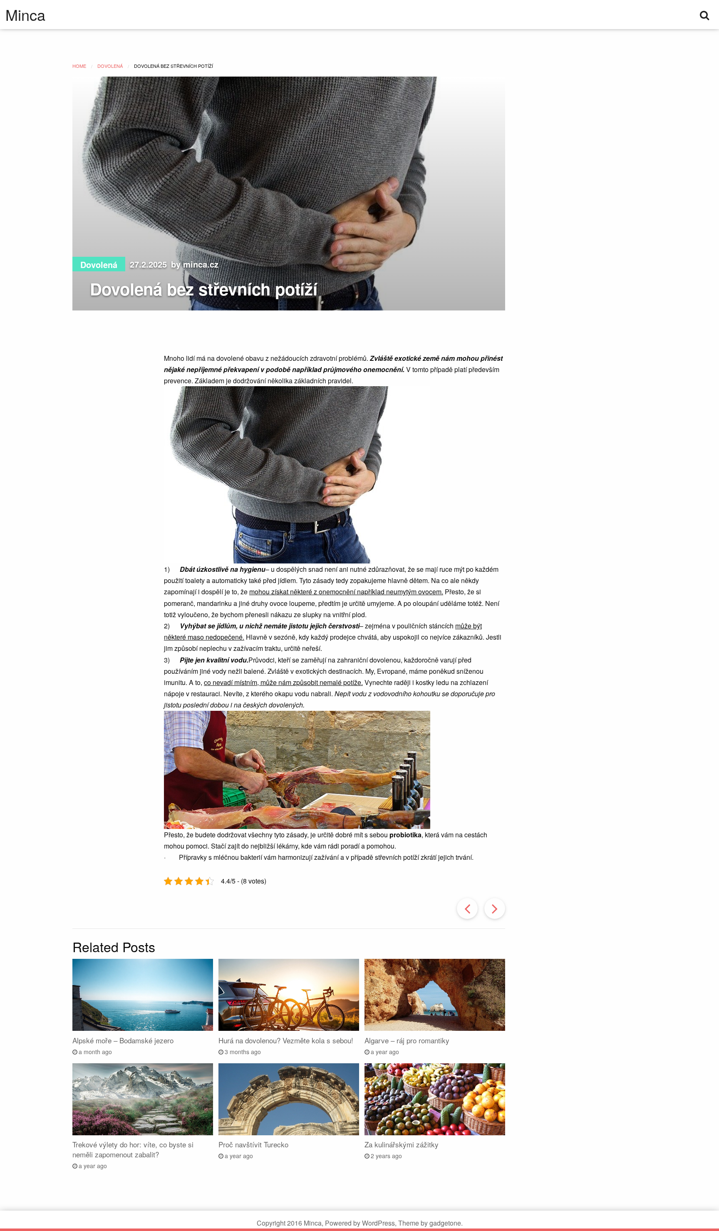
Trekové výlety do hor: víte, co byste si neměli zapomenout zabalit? (132, 1149)
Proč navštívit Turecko (253, 1144)
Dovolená (98, 264)
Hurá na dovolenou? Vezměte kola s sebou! (285, 1040)
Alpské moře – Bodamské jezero (123, 1040)
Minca (25, 14)
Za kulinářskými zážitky (401, 1144)
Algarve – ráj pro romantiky (406, 1040)
